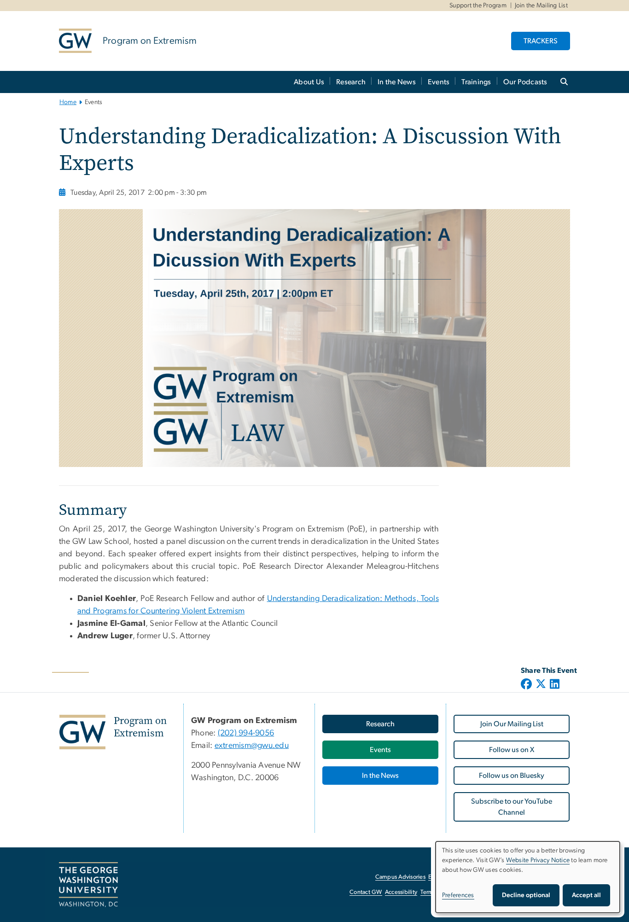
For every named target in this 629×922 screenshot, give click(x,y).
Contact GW (365, 892)
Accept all (586, 895)
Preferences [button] (458, 895)
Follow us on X (511, 749)
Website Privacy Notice (538, 860)
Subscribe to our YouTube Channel (511, 807)
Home (67, 102)
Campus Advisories (400, 877)
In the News (397, 82)
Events (439, 82)
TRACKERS (541, 41)
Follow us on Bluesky (511, 775)
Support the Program (478, 5)
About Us (309, 82)
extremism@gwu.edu (252, 745)
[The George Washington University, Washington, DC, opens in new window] (88, 884)
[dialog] (528, 877)
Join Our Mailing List (511, 724)
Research (351, 82)
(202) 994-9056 (246, 733)
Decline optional (526, 895)
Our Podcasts (525, 82)
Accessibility (401, 892)
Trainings (476, 82)
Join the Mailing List (541, 5)
